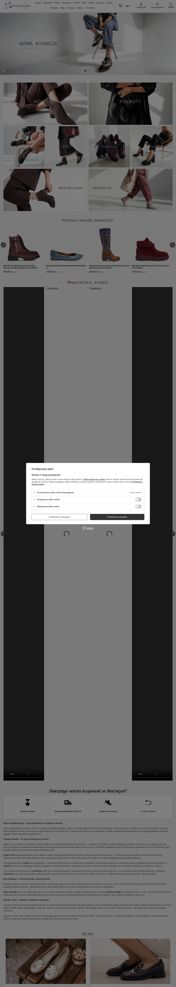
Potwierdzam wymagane (59, 517)
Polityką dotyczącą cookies (94, 479)
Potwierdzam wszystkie (117, 517)
